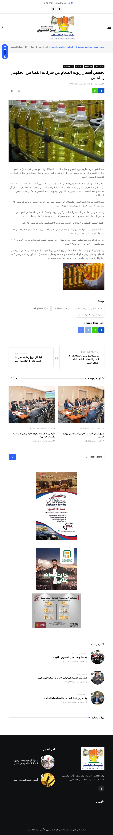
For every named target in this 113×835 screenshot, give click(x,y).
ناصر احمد (98, 84)
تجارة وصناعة (84, 428)
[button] (16, 378)
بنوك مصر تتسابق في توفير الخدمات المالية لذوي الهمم (62, 678)
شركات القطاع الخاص (62, 308)
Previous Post (88, 352)
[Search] (3, 27)
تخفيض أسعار (97, 308)
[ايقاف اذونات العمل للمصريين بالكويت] (97, 657)
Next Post (22, 354)
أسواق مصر (100, 428)
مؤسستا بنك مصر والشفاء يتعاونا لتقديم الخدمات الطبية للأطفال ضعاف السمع (84, 359)
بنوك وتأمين (76, 674)
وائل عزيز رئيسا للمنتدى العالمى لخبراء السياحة (65, 698)
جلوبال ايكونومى (54, 829)
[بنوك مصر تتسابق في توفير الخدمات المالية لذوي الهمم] (97, 678)
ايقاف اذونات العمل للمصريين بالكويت (70, 657)
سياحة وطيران (82, 694)
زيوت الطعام (81, 308)
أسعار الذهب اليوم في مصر (25, 780)
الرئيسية (92, 428)
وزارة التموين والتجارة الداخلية (90, 315)
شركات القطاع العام (40, 308)
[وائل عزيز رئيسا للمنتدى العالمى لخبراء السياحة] (97, 698)
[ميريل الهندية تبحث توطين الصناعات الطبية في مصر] (48, 762)
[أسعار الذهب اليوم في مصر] (48, 780)
